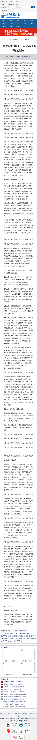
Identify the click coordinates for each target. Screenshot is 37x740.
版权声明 (32, 714)
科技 (25, 20)
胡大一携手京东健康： (28, 661)
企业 (18, 23)
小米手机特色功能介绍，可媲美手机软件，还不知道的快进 (19, 638)
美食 (32, 23)
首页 (4, 20)
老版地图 (25, 714)
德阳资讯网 (13, 39)
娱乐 (4, 23)
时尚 (4, 26)
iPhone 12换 (9, 674)
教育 (32, 20)
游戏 (25, 23)
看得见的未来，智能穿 (9, 661)
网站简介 (2, 714)
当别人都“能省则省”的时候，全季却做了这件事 (15, 633)
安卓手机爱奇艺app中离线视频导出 (11, 641)
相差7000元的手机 (27, 674)
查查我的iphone (15, 610)
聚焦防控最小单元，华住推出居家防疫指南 (14, 631)
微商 (11, 26)
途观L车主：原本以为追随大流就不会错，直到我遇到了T (18, 636)
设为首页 (10, 4)
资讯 (11, 20)
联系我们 (10, 714)
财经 (18, 20)
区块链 (18, 26)
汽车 (11, 23)
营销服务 (17, 714)
